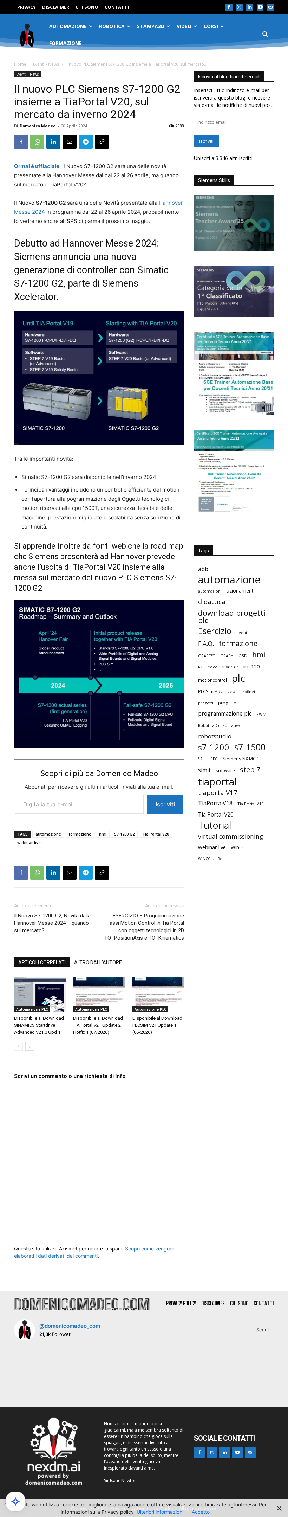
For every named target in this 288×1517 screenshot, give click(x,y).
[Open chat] (15, 1501)
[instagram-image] (35, 1367)
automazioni (210, 591)
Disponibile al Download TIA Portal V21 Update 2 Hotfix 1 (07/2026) (98, 1025)
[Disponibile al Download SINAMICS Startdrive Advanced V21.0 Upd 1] (40, 994)
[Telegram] (86, 142)
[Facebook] (229, 7)
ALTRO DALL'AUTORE (98, 962)
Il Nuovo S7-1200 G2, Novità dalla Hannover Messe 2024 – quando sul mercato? (52, 923)
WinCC (238, 847)
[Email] (70, 142)
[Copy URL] (102, 142)
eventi (242, 632)
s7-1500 (250, 747)
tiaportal (217, 781)
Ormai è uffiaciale (36, 166)
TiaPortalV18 (215, 803)
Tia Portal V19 (250, 803)
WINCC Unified (211, 858)
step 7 (250, 769)
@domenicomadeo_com (69, 1326)
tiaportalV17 (217, 792)
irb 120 (251, 666)
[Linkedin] (249, 7)
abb (203, 568)
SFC (214, 758)
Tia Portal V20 (155, 834)
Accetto (201, 1512)
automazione (48, 834)
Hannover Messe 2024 (110, 243)
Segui (262, 1329)
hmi (102, 834)
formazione (80, 834)
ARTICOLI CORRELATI (42, 962)
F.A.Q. (206, 643)
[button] (265, 34)
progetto (227, 703)
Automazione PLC (32, 1009)
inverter (230, 667)
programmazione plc (224, 713)
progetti (205, 702)
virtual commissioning (230, 836)
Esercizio (214, 631)
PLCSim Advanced (216, 691)
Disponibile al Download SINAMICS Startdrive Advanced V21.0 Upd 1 (39, 1025)
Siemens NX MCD (241, 758)
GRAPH (227, 655)
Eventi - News (46, 64)
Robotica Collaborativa (219, 725)
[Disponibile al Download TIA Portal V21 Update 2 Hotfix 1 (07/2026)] (99, 994)
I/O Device (207, 667)
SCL (201, 759)
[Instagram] (239, 7)
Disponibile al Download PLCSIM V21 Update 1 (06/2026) (157, 1025)
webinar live (29, 842)
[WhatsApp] (37, 142)
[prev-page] (18, 1046)
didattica (211, 602)
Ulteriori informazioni (160, 1512)
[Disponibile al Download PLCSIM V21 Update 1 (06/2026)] (158, 994)
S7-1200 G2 (124, 834)
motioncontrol (212, 680)
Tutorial (214, 825)
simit (204, 770)
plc (238, 678)
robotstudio (214, 736)
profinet (247, 691)
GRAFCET (206, 655)
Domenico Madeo (37, 125)
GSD (242, 655)
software (225, 770)
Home (20, 64)
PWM (261, 714)
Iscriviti (165, 804)
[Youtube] (260, 7)
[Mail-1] (270, 7)
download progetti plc (232, 616)
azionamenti (241, 590)
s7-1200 (213, 747)
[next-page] (29, 1046)
